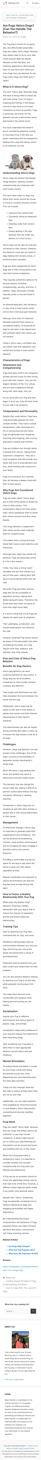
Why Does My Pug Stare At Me (23, 1253)
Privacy (32, 1448)
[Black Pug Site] (12, 3)
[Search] (33, 1311)
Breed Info (14, 15)
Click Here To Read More (14, 1379)
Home (8, 15)
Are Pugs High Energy (19, 1246)
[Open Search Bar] (27, 3)
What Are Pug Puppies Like (21, 1250)
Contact (25, 1448)
